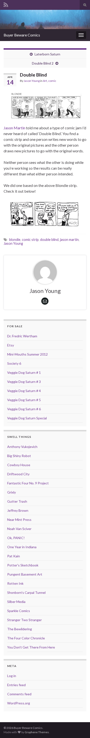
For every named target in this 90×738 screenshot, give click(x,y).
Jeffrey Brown (17, 510)
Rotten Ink (15, 583)
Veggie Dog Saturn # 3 (24, 382)
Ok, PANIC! (16, 538)
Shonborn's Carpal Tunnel (26, 592)
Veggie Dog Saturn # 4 (24, 391)
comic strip (30, 240)
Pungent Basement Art (24, 574)
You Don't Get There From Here (31, 647)
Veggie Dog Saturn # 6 (24, 409)
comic (52, 81)
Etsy (10, 345)
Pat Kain (13, 556)
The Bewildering (19, 629)
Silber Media (16, 602)
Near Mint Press (19, 520)
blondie (14, 240)
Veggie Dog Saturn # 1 (24, 372)
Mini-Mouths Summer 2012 (27, 354)
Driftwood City (18, 474)
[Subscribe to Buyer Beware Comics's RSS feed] (6, 3)
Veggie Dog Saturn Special (27, 418)
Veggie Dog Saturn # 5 (24, 400)
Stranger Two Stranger (24, 620)
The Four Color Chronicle (26, 638)
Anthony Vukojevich (22, 447)
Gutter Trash (17, 501)
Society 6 (14, 363)
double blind (49, 240)
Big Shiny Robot (19, 456)
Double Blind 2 (43, 63)
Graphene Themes (37, 732)
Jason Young (32, 81)
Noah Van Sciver (19, 529)
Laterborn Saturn (47, 54)
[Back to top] (79, 727)
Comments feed (19, 694)
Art (45, 81)
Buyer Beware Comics (22, 35)
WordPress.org (18, 703)
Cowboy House (18, 465)
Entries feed (16, 685)
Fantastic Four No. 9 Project (28, 483)
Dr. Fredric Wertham (22, 336)
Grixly (11, 492)
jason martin (69, 240)
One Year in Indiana (21, 547)
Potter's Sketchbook (22, 565)
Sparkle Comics (18, 611)
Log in (11, 676)
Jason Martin (14, 127)
